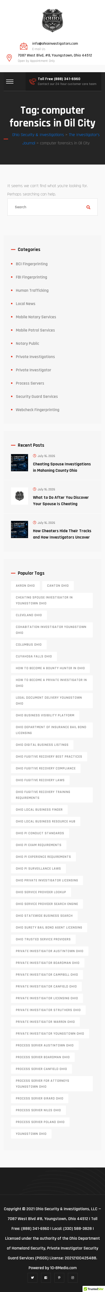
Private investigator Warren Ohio (45, 1022)
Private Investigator (33, 370)
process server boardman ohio (43, 1057)
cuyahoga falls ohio (34, 656)
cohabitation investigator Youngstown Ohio (51, 630)
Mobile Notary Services (36, 317)
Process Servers (30, 383)
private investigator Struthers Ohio (48, 1010)
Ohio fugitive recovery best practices (49, 756)
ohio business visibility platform (45, 715)
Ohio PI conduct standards (40, 833)
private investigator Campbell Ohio (47, 974)
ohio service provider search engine (47, 904)
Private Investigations (35, 357)
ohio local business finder (39, 809)
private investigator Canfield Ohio (46, 986)
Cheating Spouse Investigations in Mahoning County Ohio (62, 467)
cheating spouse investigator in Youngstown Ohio (44, 600)
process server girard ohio (39, 1098)
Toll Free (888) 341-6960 (59, 79)
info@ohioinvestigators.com (55, 43)
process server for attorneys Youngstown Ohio (42, 1084)
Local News (25, 303)
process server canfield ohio (41, 1069)
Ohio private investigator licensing (47, 880)
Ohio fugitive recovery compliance (46, 768)
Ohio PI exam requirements (39, 845)
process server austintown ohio (45, 1045)
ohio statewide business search (44, 916)
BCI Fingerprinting (32, 264)
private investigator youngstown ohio (50, 1033)
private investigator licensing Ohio (47, 998)
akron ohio (25, 585)
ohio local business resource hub (45, 821)
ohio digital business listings (42, 745)
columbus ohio (29, 644)
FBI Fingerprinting (31, 277)
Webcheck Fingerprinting (37, 410)
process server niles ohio (38, 1110)
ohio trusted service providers (43, 939)
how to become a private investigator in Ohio (51, 683)
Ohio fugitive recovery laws (40, 780)
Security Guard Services (37, 396)
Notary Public (27, 343)
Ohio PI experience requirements (43, 857)
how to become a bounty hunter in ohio (50, 668)
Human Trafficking (32, 290)
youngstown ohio (31, 1134)
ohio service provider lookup (41, 892)
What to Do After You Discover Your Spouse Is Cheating (61, 501)
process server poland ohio (40, 1122)
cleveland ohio (29, 615)
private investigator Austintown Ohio (50, 951)
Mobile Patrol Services (35, 330)
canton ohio (58, 585)
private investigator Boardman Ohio (48, 963)
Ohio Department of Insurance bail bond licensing (51, 730)
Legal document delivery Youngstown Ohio (49, 700)
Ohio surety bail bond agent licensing (49, 927)
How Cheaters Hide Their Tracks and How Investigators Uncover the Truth (62, 537)
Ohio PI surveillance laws (38, 868)
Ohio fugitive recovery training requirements (43, 795)
